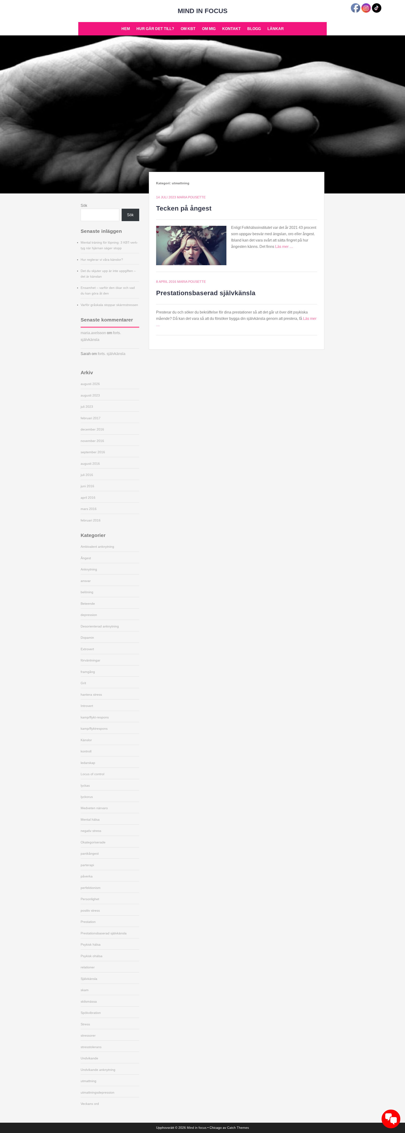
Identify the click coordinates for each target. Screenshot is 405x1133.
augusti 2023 (90, 395)
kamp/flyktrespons (94, 728)
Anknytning (89, 569)
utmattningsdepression (97, 1092)
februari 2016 (91, 520)
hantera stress (91, 694)
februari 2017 (91, 418)
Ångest (86, 558)
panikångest (90, 853)
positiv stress (90, 910)
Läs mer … (284, 247)
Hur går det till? (155, 29)
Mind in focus (203, 11)
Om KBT (188, 29)
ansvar (86, 581)
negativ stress (91, 831)
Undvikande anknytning (98, 1070)
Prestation (88, 922)
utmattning (88, 1081)
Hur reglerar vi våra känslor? (102, 259)
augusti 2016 (90, 463)
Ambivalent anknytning (97, 546)
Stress (85, 1024)
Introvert (87, 706)
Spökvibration (91, 1013)
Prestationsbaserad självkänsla (205, 293)
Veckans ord (90, 1104)
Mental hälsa (90, 819)
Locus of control (92, 774)
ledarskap (88, 763)
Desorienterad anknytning (100, 626)
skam (85, 990)
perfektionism (91, 888)
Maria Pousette (191, 197)
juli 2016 (87, 475)
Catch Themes (238, 1127)
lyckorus (87, 797)
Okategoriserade (93, 842)
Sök (84, 206)
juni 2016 (87, 486)
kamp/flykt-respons (95, 717)
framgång (88, 672)
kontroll (86, 751)
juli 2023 (87, 406)
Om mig (209, 29)
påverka (87, 876)
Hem (125, 29)
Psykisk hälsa (91, 944)
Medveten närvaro (94, 808)
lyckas (85, 785)
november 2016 (92, 441)
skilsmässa (89, 1001)
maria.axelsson (93, 333)
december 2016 (92, 429)
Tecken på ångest (183, 208)
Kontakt (231, 29)
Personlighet (90, 899)
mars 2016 (89, 509)
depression (89, 615)
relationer (88, 967)
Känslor (86, 740)
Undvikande (89, 1058)
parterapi (87, 865)
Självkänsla (89, 979)
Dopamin (87, 637)
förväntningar (90, 660)
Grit (83, 683)
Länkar (275, 29)
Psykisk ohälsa (91, 956)
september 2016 (93, 452)
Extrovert (87, 649)
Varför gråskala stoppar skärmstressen (109, 305)
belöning (87, 592)
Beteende (88, 603)
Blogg (254, 29)
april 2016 (88, 497)
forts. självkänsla (111, 354)
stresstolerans (91, 1047)
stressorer (88, 1035)
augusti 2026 (90, 384)
